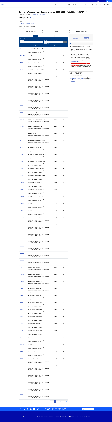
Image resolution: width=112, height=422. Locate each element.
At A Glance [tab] (22, 35)
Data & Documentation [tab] (29, 35)
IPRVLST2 (22, 253)
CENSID (21, 112)
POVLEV (21, 84)
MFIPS (21, 387)
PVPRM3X (22, 210)
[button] (31, 14)
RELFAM (21, 189)
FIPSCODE (22, 344)
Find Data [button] (56, 4)
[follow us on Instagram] (23, 409)
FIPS (21, 48)
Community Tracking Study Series (28, 23)
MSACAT (21, 380)
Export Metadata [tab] (51, 35)
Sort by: (22, 40)
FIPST (21, 337)
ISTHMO (21, 330)
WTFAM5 (21, 175)
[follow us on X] (27, 409)
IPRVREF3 (22, 302)
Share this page (42, 14)
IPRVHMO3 (22, 239)
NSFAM (21, 69)
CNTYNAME (22, 55)
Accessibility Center (75, 61)
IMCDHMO (22, 217)
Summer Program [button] (85, 4)
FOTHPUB (22, 119)
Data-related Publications (42, 35)
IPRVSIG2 (22, 316)
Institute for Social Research (72, 416)
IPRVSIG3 (22, 323)
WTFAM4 (21, 154)
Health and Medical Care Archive (77, 78)
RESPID (21, 358)
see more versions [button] (27, 28)
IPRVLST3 (22, 260)
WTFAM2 (21, 168)
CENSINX (22, 91)
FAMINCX (22, 98)
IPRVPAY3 (22, 281)
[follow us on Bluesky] (37, 409)
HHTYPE (21, 147)
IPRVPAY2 (22, 274)
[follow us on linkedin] (30, 409)
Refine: (45, 40)
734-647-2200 (62, 409)
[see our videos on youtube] (34, 409)
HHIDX (21, 365)
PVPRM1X (22, 196)
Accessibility (48, 408)
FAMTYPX (22, 133)
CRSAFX (21, 140)
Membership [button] (76, 4)
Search (65, 41)
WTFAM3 (21, 161)
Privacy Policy (54, 408)
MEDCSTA (22, 182)
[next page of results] (65, 401)
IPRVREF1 (22, 288)
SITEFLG (21, 76)
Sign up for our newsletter (87, 409)
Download (56, 31)
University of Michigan (85, 416)
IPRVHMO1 (22, 225)
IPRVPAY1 (22, 267)
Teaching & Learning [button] (96, 4)
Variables (35, 35)
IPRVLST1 (22, 246)
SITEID (21, 62)
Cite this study (35, 14)
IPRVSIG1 (22, 309)
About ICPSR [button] (106, 4)
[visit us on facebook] (20, 409)
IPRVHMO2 (22, 232)
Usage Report (75, 38)
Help (65, 408)
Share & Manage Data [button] (65, 4)
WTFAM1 (21, 105)
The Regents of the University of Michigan (49, 416)
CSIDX (21, 351)
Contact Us (60, 408)
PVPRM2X (22, 203)
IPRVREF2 (22, 295)
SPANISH (22, 373)
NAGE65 (21, 394)
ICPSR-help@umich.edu (52, 409)
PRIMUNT (22, 126)
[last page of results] (67, 401)
